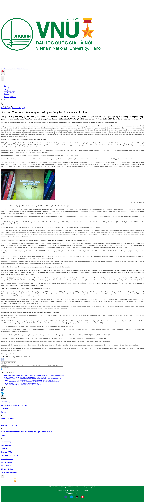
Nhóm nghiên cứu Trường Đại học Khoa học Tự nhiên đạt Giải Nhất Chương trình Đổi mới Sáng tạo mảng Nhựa (34, 375)
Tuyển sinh (4, 408)
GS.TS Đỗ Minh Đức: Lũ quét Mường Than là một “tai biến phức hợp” (23, 384)
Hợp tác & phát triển (9, 92)
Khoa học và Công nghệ (18, 108)
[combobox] (3, 72)
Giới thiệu (6, 88)
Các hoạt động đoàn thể (9, 472)
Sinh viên (6, 94)
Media (3, 435)
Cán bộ (6, 95)
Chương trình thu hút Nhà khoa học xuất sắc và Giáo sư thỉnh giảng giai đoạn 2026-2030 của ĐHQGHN (32, 380)
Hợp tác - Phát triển (7, 419)
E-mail (15, 69)
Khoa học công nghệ (9, 91)
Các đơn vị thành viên (10, 97)
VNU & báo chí (6, 466)
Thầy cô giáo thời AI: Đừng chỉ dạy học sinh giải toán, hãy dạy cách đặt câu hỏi (25, 377)
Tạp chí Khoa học (7, 459)
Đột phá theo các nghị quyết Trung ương (15, 405)
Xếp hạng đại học (7, 469)
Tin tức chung (5, 402)
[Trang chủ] (51, 67)
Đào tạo (6, 89)
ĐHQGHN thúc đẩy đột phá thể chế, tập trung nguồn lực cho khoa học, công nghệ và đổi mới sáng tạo (31, 381)
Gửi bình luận (4, 367)
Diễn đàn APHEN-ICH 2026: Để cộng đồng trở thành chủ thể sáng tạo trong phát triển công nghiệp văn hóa (33, 378)
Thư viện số (4, 69)
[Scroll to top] (2, 476)
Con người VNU (6, 452)
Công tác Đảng (6, 445)
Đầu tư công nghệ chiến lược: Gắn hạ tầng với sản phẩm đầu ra (21, 383)
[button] (72, 390)
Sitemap (25, 69)
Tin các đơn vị (6, 442)
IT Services (20, 69)
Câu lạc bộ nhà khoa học (9, 455)
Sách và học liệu (6, 462)
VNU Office (10, 69)
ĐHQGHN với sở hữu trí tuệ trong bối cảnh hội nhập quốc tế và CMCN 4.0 (27, 432)
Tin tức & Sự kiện (5, 108)
